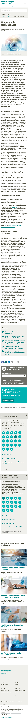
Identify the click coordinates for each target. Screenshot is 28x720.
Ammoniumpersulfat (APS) (12, 527)
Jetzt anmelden (7, 400)
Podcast (16, 680)
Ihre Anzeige (8, 701)
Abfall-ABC (10, 16)
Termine (16, 684)
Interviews (3, 682)
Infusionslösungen (9, 458)
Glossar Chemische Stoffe (6, 692)
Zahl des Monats (18, 679)
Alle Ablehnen (5, 714)
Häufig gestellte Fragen (20, 690)
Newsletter (17, 692)
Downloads (17, 688)
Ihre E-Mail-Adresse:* (7, 373)
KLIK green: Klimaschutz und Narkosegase (13, 332)
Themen (2, 679)
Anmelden (24, 376)
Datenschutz (3, 704)
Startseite (4, 16)
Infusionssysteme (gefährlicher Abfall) (13, 462)
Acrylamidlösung (9, 519)
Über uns (3, 701)
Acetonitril (7, 516)
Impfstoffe (7, 454)
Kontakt (14, 701)
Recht (2, 693)
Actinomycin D (8, 523)
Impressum (19, 701)
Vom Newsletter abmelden (17, 383)
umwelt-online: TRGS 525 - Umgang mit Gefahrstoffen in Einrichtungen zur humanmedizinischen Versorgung (15, 342)
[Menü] (25, 3)
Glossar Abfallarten (5, 690)
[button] (2, 362)
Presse (16, 695)
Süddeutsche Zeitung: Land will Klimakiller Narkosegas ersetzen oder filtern (15, 352)
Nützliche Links (18, 693)
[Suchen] (2, 10)
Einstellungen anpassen (6, 717)
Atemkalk (15, 207)
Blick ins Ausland (4, 684)
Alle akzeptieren (16, 714)
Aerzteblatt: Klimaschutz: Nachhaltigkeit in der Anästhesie (14, 347)
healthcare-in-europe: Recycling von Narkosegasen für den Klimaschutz (15, 337)
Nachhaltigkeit (4, 680)
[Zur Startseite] (8, 3)
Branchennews (18, 682)
